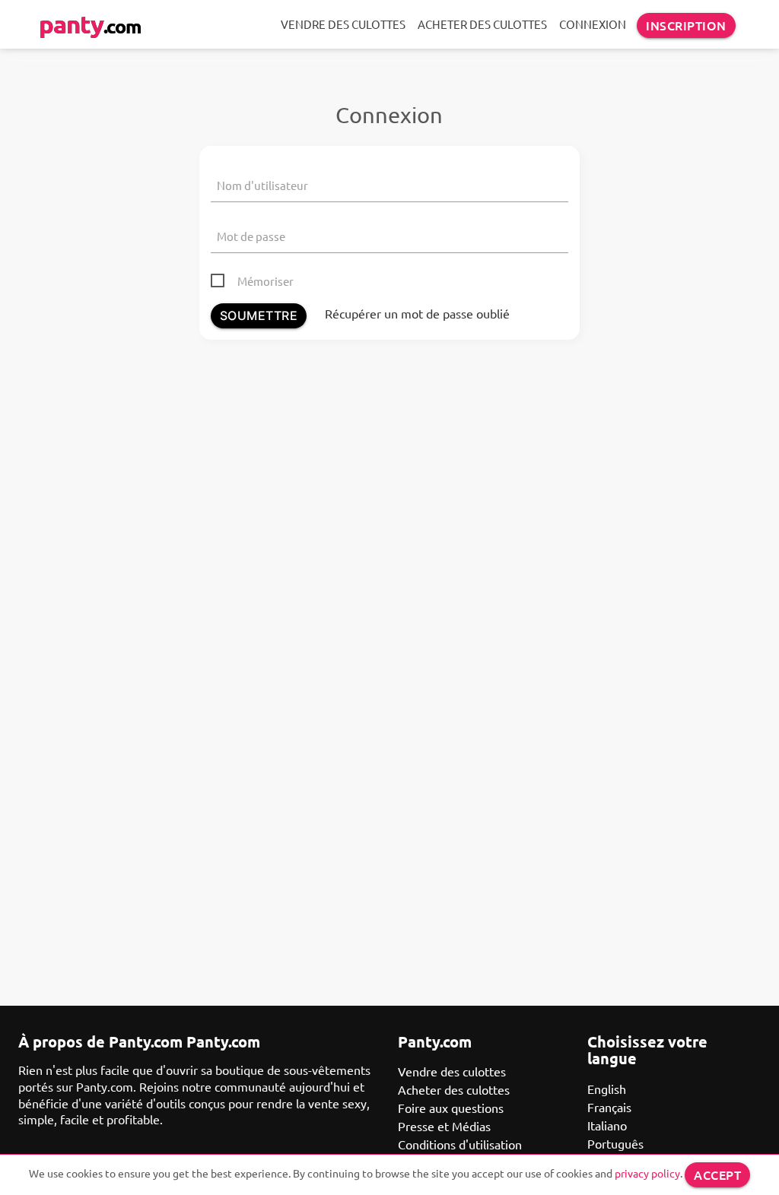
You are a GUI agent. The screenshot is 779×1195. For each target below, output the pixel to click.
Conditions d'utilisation (460, 1144)
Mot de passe (251, 236)
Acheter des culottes (482, 24)
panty (90, 24)
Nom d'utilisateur (262, 185)
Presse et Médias (444, 1125)
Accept (717, 1174)
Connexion (592, 24)
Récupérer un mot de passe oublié (417, 313)
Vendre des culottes (343, 24)
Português (615, 1143)
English (606, 1088)
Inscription (686, 25)
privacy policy (647, 1173)
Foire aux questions (451, 1107)
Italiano (607, 1125)
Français (609, 1106)
